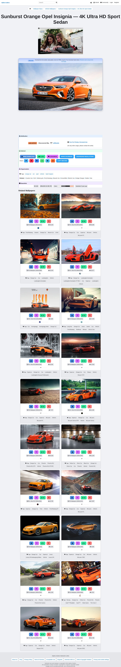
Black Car (86, 463)
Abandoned (45, 273)
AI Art (57, 232)
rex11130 (86, 322)
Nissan (89, 372)
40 (43, 221)
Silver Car (79, 463)
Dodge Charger (80, 178)
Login (111, 2)
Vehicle (95, 232)
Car (78, 232)
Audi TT (78, 603)
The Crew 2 (93, 603)
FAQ (21, 659)
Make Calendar (66, 156)
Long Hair (69, 326)
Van (90, 178)
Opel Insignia (49, 174)
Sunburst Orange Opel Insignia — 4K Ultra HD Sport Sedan (75, 9)
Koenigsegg (34, 326)
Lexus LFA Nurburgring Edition (33, 557)
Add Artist (32, 143)
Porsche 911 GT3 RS (48, 466)
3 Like (42, 156)
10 (43, 315)
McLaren (89, 232)
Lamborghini (45, 278)
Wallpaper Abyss (38, 9)
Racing (68, 600)
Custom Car (29, 178)
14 (43, 497)
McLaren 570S (81, 648)
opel (37, 174)
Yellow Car (72, 463)
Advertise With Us (70, 659)
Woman (85, 329)
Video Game (85, 603)
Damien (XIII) (85, 595)
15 (84, 634)
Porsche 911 (51, 463)
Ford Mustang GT (54, 508)
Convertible (63, 178)
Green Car (69, 466)
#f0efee (59, 186)
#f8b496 (72, 186)
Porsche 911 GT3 (31, 466)
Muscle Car (56, 178)
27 (84, 267)
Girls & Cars (92, 329)
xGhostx (56, 143)
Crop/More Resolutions (85, 156)
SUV (35, 178)
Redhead (78, 329)
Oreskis (85, 413)
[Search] (56, 2)
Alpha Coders (5, 2)
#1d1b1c (67, 186)
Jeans (83, 326)
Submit (97, 2)
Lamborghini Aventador (40, 281)
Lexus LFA (51, 557)
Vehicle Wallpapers (50, 9)
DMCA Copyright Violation (84, 659)
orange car (28, 174)
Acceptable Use (50, 659)
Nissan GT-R (81, 375)
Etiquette (59, 659)
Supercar (83, 232)
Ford (41, 508)
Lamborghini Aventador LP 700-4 (72, 281)
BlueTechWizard (45, 228)
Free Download (28, 156)
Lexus (50, 554)
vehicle (42, 174)
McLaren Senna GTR (73, 420)
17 (43, 361)
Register (116, 2)
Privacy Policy (28, 659)
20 (84, 315)
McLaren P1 (81, 235)
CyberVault (44, 322)
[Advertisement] (60, 122)
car (34, 174)
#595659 (63, 186)
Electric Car (71, 178)
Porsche (44, 463)
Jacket (88, 326)
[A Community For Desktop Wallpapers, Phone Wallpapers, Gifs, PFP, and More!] (30, 9)
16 (43, 452)
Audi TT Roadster (70, 603)
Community (105, 2)
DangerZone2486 (45, 504)
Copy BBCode (62, 160)
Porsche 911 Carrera (40, 603)
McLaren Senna (90, 420)
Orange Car (43, 232)
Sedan (87, 178)
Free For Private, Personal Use (78, 142)
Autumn (36, 232)
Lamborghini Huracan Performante (40, 375)
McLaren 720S (81, 557)
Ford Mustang (48, 178)
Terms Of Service (39, 659)
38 (43, 267)
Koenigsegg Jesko (44, 326)
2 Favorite (53, 156)
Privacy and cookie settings (101, 659)
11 (43, 589)
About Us (14, 659)
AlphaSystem (85, 273)
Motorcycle (40, 178)
